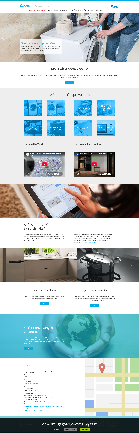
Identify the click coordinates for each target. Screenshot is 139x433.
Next (136, 38)
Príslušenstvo (65, 10)
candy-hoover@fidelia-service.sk (87, 242)
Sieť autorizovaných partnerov (83, 10)
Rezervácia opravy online (36, 10)
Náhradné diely (53, 10)
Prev (3, 38)
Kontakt (99, 10)
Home (21, 10)
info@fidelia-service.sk (31, 384)
